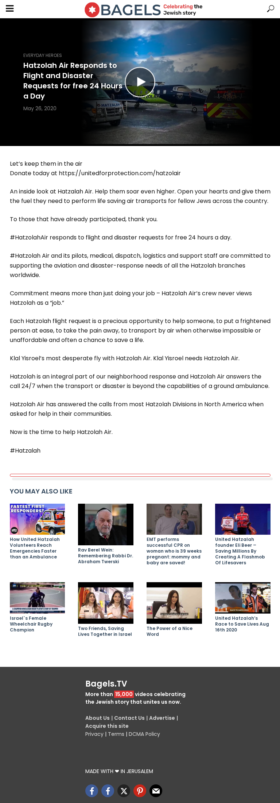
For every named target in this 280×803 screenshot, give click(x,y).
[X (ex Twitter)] (123, 790)
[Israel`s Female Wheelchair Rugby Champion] (37, 597)
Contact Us (129, 718)
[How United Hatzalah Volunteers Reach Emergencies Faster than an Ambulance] (37, 519)
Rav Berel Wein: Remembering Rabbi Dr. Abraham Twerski (105, 556)
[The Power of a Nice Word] (174, 603)
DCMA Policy (144, 734)
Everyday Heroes (42, 55)
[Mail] (155, 790)
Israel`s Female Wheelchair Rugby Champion (31, 624)
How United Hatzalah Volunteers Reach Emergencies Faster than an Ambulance (35, 548)
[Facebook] (91, 790)
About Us (97, 718)
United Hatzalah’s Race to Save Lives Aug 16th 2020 (242, 624)
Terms (116, 734)
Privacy (94, 734)
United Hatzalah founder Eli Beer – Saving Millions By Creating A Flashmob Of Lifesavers (240, 551)
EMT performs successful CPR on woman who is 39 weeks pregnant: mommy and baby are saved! (174, 551)
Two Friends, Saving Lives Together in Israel (105, 631)
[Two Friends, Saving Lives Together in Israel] (105, 603)
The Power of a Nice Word (169, 631)
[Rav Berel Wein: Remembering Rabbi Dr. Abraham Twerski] (105, 524)
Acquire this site (107, 726)
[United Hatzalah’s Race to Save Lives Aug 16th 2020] (243, 597)
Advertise (162, 718)
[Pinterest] (139, 790)
